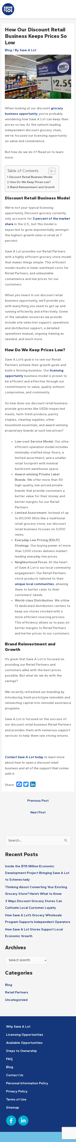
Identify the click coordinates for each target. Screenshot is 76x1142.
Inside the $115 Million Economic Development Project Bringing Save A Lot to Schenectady (37, 872)
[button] (68, 10)
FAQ (9, 1059)
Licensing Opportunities (24, 1034)
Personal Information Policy (27, 1083)
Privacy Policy (17, 1091)
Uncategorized (16, 1000)
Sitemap (12, 1107)
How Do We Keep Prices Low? (30, 182)
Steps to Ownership (21, 1051)
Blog (8, 50)
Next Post (38, 812)
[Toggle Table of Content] (50, 171)
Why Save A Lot (18, 1026)
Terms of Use (16, 1099)
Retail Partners (16, 992)
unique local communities (34, 584)
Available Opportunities (24, 1043)
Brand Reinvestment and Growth (32, 187)
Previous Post (38, 800)
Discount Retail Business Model (30, 177)
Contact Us (14, 1075)
